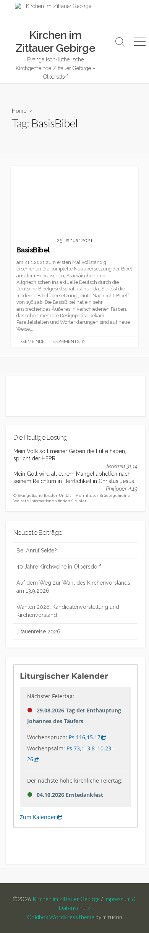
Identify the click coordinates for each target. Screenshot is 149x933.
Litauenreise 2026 (38, 631)
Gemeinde (33, 341)
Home (19, 110)
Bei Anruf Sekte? (36, 550)
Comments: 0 (69, 341)
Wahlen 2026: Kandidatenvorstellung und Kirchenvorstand (67, 611)
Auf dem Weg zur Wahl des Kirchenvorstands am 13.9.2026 (73, 587)
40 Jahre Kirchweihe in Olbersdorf (58, 567)
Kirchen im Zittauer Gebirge (66, 898)
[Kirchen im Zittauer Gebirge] (55, 16)
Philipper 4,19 (122, 489)
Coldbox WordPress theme (60, 916)
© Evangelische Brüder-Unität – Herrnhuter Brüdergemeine (71, 495)
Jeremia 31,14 (121, 466)
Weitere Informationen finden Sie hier (49, 501)
